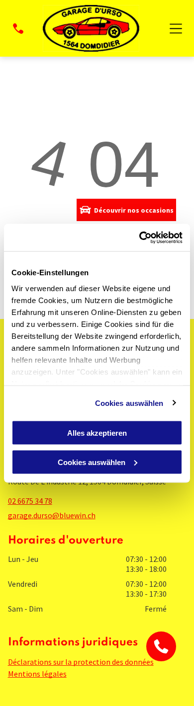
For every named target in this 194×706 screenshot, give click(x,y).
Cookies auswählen (129, 402)
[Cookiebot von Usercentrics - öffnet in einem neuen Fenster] (140, 237)
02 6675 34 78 (30, 501)
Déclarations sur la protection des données (81, 662)
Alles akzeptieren (97, 433)
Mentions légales (37, 674)
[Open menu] (176, 28)
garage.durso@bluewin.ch (52, 515)
